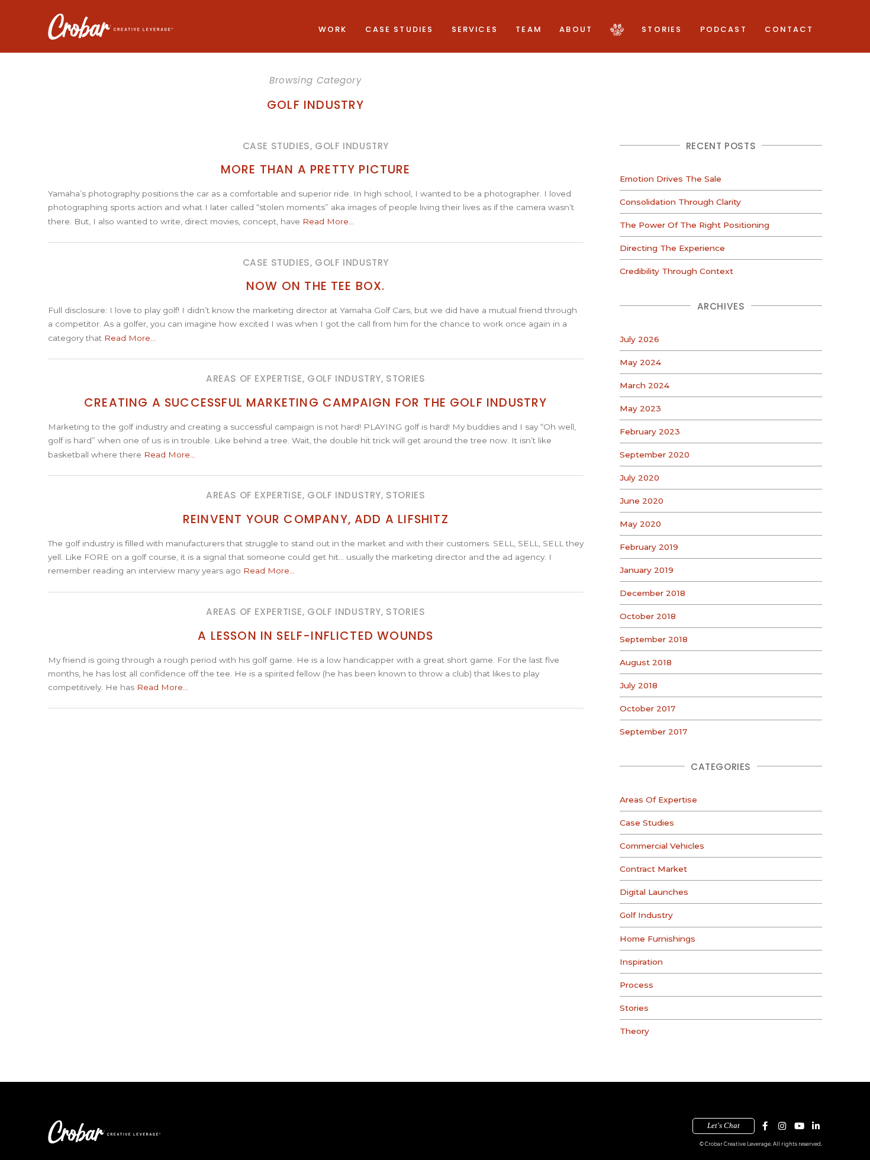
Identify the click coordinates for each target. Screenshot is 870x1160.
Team (528, 29)
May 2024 (640, 362)
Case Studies (399, 29)
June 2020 (641, 500)
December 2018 (652, 593)
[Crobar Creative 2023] (110, 27)
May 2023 (640, 408)
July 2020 (639, 477)
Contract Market (653, 869)
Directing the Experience (672, 248)
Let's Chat (723, 1125)
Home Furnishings (657, 938)
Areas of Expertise (658, 799)
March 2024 (644, 385)
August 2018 (646, 662)
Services (475, 29)
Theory (634, 1031)
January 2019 (647, 570)
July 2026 (639, 339)
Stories (662, 29)
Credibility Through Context (676, 271)
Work (332, 29)
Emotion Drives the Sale (670, 178)
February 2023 (650, 431)
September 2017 (653, 731)
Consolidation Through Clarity (680, 202)
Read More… (328, 221)
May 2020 (640, 524)
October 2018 (648, 616)
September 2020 (654, 454)
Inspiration (641, 961)
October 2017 (647, 708)
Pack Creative (617, 29)
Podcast (723, 29)
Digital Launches (654, 892)
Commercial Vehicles (662, 845)
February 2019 (649, 547)
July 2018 (639, 685)
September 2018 (654, 639)
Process (636, 985)
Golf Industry (646, 915)
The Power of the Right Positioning (694, 225)
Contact (789, 29)
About (575, 29)
